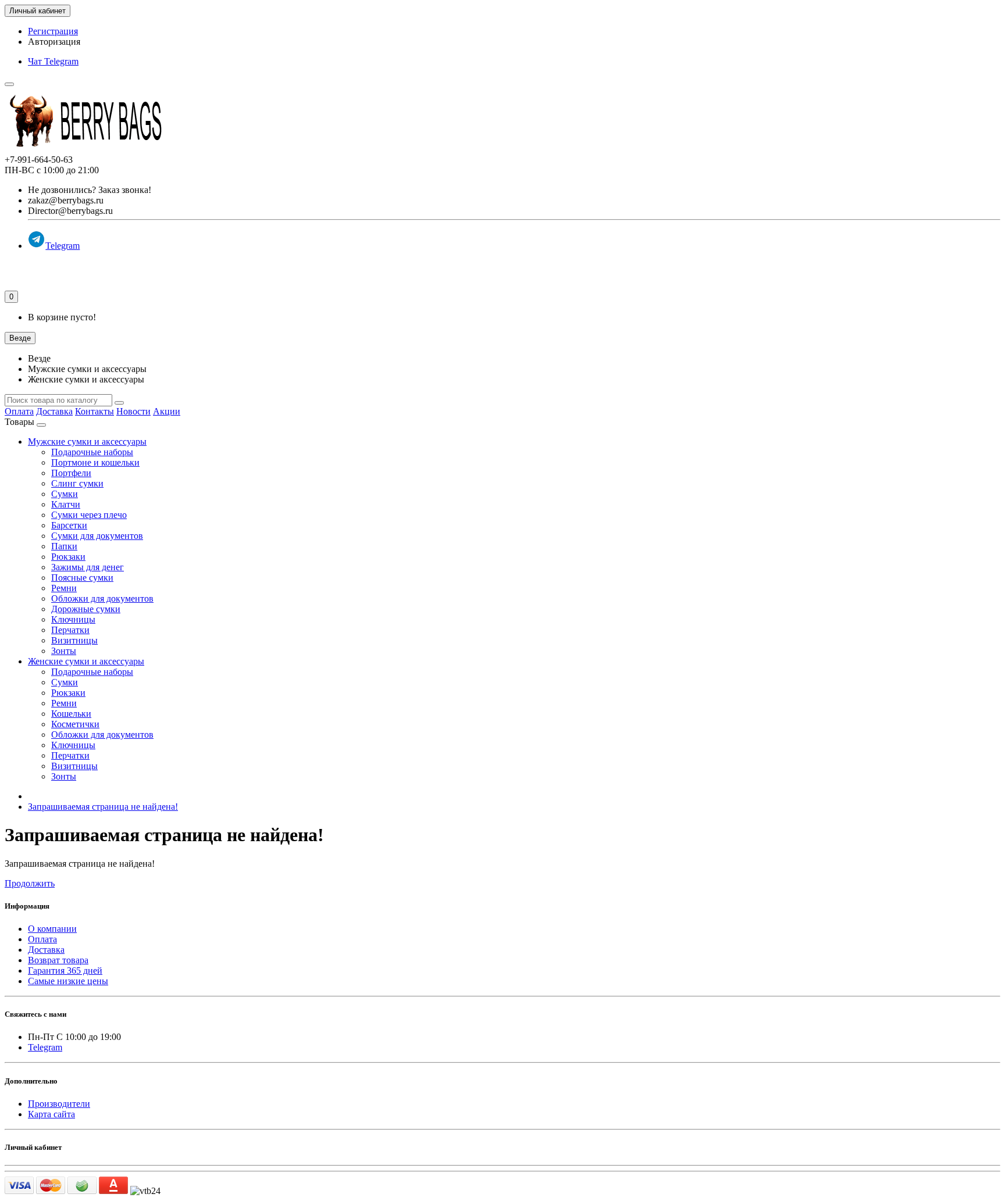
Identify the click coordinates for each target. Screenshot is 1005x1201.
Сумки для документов (97, 536)
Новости (133, 411)
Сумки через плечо (89, 515)
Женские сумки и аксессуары (86, 661)
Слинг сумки (77, 483)
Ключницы (73, 619)
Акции (166, 411)
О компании (52, 929)
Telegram (62, 246)
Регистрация (53, 31)
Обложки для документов (102, 598)
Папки (64, 546)
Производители (59, 1104)
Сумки (64, 494)
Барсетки (69, 525)
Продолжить (30, 883)
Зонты (63, 651)
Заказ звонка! (89, 190)
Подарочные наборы (92, 452)
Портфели (71, 473)
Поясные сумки (82, 577)
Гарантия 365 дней (65, 970)
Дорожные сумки (85, 609)
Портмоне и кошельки (95, 462)
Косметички (75, 724)
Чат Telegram (53, 61)
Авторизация (54, 42)
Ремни (64, 588)
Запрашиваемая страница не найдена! (103, 807)
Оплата (19, 411)
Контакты (94, 411)
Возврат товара (58, 960)
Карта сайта (51, 1114)
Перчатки (70, 630)
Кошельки (71, 714)
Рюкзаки (68, 557)
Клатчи (65, 504)
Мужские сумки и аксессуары (87, 441)
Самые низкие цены (68, 981)
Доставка (54, 411)
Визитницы (74, 640)
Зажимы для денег (87, 567)
